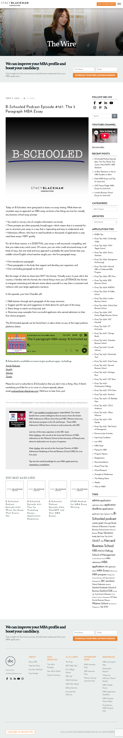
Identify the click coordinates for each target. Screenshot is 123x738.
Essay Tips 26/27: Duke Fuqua (106, 361)
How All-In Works (54, 671)
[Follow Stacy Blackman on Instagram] (95, 107)
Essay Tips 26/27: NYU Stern (105, 390)
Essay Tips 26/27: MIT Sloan (105, 379)
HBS (94, 550)
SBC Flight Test (72, 666)
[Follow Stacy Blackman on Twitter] (100, 103)
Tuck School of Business (103, 594)
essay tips (96, 536)
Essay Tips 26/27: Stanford (104, 394)
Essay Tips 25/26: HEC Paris (105, 276)
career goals (97, 523)
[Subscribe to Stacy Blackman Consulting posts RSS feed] (106, 107)
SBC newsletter (108, 581)
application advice (98, 505)
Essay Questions (105, 533)
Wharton (107, 600)
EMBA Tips (99, 234)
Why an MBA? (100, 487)
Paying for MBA (101, 450)
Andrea (37, 448)
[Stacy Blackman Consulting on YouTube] (18, 679)
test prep (115, 591)
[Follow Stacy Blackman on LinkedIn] (106, 103)
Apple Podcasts (13, 366)
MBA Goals (99, 446)
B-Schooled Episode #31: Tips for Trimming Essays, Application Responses (34, 510)
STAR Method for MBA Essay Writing (79, 504)
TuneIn (9, 376)
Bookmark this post (81, 402)
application (105, 500)
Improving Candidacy (103, 437)
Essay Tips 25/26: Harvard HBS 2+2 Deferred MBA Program (104, 269)
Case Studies (33, 673)
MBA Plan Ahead (72, 684)
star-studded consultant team (46, 413)
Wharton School (100, 603)
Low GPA (98, 442)
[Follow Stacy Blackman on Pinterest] (100, 107)
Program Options (101, 454)
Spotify (9, 369)
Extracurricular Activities (104, 433)
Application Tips (108, 514)
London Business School (98, 558)
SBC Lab (69, 676)
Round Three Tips (101, 466)
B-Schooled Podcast (26, 402)
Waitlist (97, 482)
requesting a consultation (39, 465)
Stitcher (9, 373)
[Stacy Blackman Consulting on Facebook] (95, 103)
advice (96, 500)
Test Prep (69, 662)
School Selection (98, 584)
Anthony (37, 435)
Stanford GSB (106, 591)
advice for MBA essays (46, 402)
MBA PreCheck (71, 680)
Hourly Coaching (53, 675)
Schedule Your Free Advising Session (95, 75)
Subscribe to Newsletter (20, 732)
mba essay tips (71, 402)
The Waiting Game (102, 478)
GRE (102, 541)
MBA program (99, 574)
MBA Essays (103, 570)
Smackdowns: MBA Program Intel (108, 708)
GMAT (96, 541)
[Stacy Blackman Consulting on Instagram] (22, 679)
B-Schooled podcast (60, 402)
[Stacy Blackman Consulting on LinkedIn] (14, 679)
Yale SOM (104, 607)
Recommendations (101, 462)
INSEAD (101, 551)
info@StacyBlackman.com (14, 673)
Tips (93, 594)
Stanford (108, 584)
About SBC (33, 662)
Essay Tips (104, 536)
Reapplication (100, 458)
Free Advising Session (106, 4)
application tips (97, 514)
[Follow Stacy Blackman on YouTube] (111, 103)
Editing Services (71, 688)
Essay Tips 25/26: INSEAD (105, 287)
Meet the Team (34, 666)
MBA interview (113, 571)
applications (108, 509)
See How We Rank (36, 670)
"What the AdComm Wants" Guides (109, 678)
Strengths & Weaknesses (104, 474)
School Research (101, 470)
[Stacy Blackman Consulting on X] (10, 679)
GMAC (110, 536)
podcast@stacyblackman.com (24, 391)
